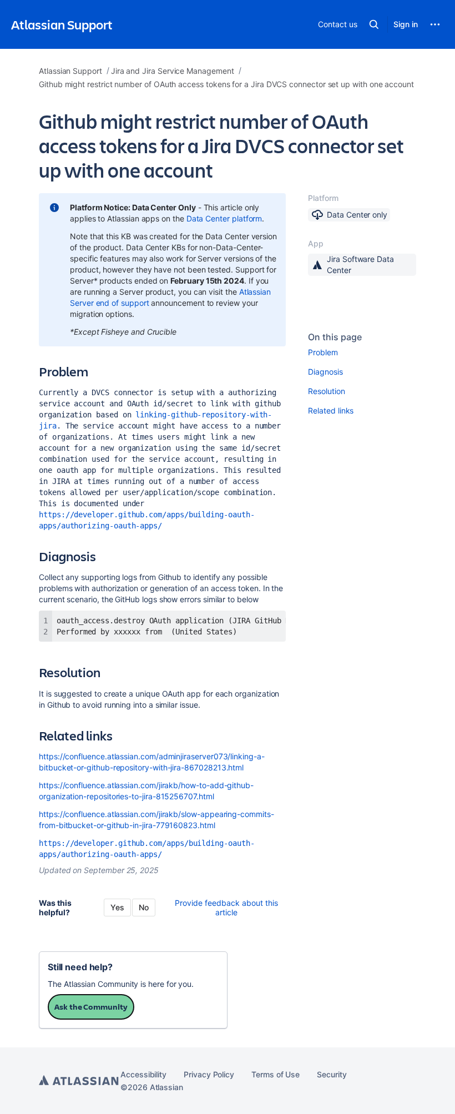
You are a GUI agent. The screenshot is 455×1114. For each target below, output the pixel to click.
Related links (330, 410)
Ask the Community (91, 1006)
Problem (323, 352)
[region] (162, 626)
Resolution (326, 391)
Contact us (337, 24)
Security (331, 1074)
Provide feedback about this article (226, 907)
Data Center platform (224, 218)
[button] (374, 24)
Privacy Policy (209, 1074)
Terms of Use (275, 1074)
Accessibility (143, 1074)
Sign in (405, 24)
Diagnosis (325, 371)
